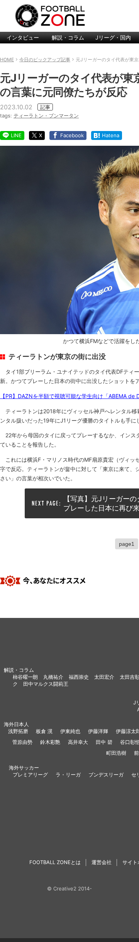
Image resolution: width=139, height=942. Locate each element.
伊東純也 (70, 731)
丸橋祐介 (53, 677)
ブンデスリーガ (106, 774)
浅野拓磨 (18, 731)
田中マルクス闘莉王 (45, 684)
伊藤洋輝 (98, 731)
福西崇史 (79, 677)
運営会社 (102, 862)
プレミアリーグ (30, 774)
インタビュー (23, 37)
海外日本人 (16, 724)
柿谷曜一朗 (25, 677)
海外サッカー (24, 767)
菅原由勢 (22, 742)
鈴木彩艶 (50, 742)
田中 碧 (104, 742)
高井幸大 (78, 742)
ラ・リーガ (68, 774)
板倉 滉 (44, 731)
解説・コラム (68, 37)
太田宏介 (104, 677)
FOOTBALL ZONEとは (55, 862)
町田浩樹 (116, 753)
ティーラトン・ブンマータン (46, 115)
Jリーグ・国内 (113, 37)
